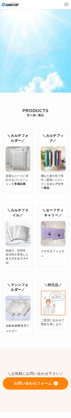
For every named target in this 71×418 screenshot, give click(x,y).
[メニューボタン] (66, 4)
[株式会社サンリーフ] (10, 4)
